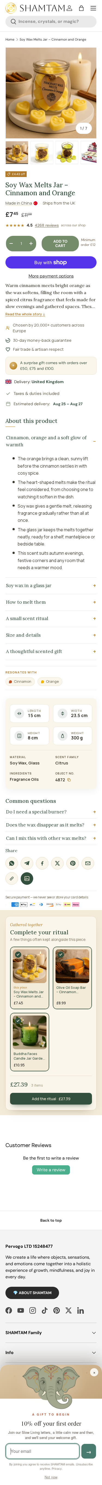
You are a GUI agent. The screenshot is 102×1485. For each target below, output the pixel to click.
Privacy (56, 1468)
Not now (51, 1477)
